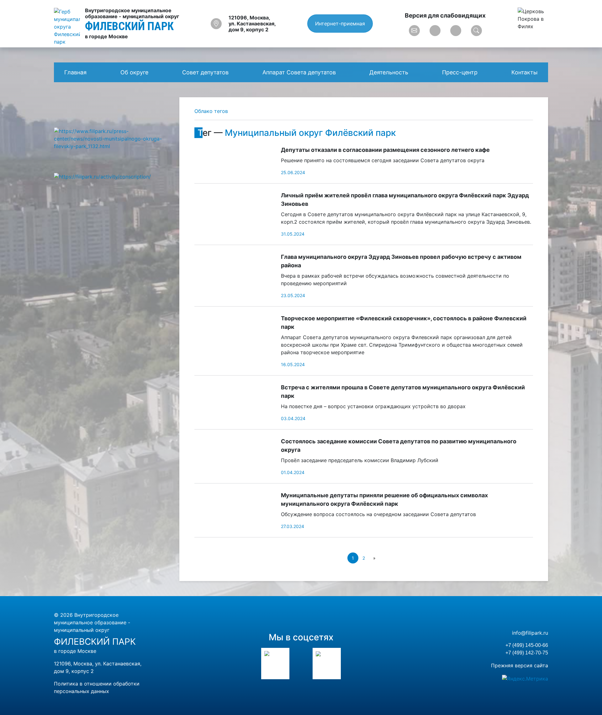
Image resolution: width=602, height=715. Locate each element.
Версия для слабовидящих (445, 15)
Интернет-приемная (340, 23)
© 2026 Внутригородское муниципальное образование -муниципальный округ (92, 622)
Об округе (134, 72)
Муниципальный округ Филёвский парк (310, 132)
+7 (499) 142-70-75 (526, 652)
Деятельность (388, 72)
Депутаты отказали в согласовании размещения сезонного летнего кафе (385, 150)
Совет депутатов (205, 72)
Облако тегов (211, 111)
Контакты (524, 72)
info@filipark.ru (530, 633)
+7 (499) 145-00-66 (526, 645)
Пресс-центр (460, 72)
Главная (75, 72)
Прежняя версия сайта (519, 665)
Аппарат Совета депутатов (299, 72)
